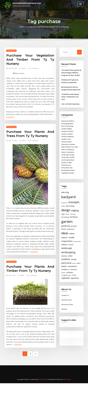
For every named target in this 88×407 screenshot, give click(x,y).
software (69, 272)
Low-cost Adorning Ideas (70, 104)
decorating (70, 206)
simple (63, 272)
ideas (64, 233)
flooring (72, 214)
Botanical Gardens (67, 121)
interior (64, 244)
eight (63, 214)
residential (73, 270)
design (65, 210)
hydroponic (71, 229)
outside (73, 259)
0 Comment (34, 68)
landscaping (68, 252)
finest (67, 214)
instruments (77, 241)
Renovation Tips (67, 168)
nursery (64, 256)
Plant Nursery (11, 51)
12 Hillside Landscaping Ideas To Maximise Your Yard (70, 96)
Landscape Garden (68, 157)
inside (71, 237)
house (63, 229)
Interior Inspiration (67, 152)
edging (75, 210)
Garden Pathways (67, 136)
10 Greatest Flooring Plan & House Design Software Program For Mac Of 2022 (71, 72)
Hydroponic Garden (68, 144)
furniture (74, 217)
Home (21, 27)
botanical (64, 203)
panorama (66, 263)
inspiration (67, 241)
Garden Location (67, 134)
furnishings (65, 217)
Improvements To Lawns (69, 147)
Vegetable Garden (67, 173)
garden (67, 221)
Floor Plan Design (67, 126)
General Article (66, 142)
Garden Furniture (67, 131)
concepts (73, 202)
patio (74, 263)
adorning (65, 192)
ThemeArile (67, 379)
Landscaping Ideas (67, 160)
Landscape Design (67, 155)
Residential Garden (68, 170)
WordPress (42, 379)
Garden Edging (66, 129)
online (70, 256)
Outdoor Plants (66, 162)
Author (24, 68)
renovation (72, 266)
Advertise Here (66, 300)
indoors (64, 237)
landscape (66, 248)
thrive (74, 275)
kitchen (71, 245)
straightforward (66, 275)
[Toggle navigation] (80, 4)
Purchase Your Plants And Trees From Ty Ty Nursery (30, 134)
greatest (74, 226)
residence (65, 269)
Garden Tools (66, 139)
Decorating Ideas (67, 124)
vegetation (75, 278)
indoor (72, 233)
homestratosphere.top (26, 3)
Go (79, 52)
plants (64, 266)
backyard (68, 197)
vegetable (65, 278)
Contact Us (65, 295)
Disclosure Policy (67, 304)
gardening (65, 226)
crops (63, 206)
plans (79, 263)
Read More (10, 117)
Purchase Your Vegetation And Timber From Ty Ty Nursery (47, 27)
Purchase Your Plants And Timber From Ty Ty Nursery (30, 269)
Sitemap (64, 309)
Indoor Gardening (67, 149)
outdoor (65, 259)
